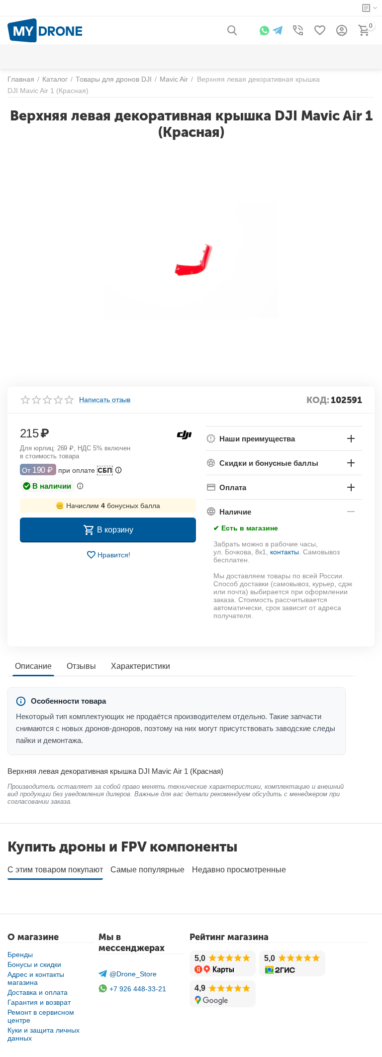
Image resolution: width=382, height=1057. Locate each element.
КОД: (317, 400)
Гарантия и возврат (39, 1002)
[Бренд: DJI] (184, 434)
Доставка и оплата (37, 992)
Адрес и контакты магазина (35, 978)
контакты (284, 552)
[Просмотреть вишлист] (319, 30)
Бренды (20, 954)
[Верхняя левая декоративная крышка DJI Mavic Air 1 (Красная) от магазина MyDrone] (191, 260)
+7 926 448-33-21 (137, 989)
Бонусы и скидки (34, 964)
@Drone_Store (133, 974)
